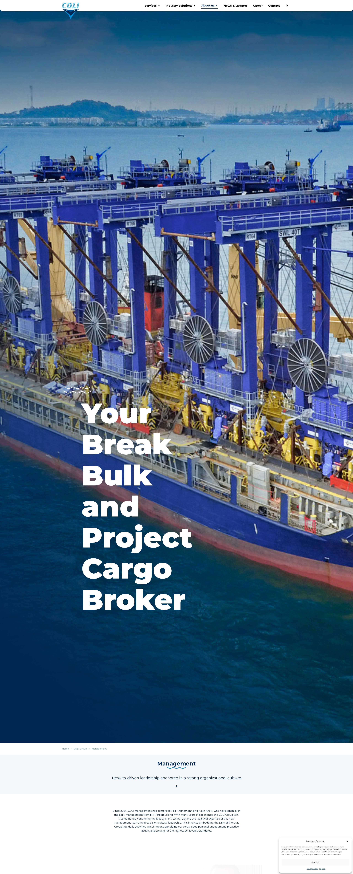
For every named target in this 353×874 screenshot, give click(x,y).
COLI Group (80, 748)
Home (65, 748)
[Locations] (286, 5)
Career (258, 5)
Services (151, 5)
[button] (347, 841)
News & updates (236, 5)
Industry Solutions (179, 5)
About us (207, 5)
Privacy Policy (312, 869)
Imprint (322, 869)
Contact (274, 5)
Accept (315, 862)
